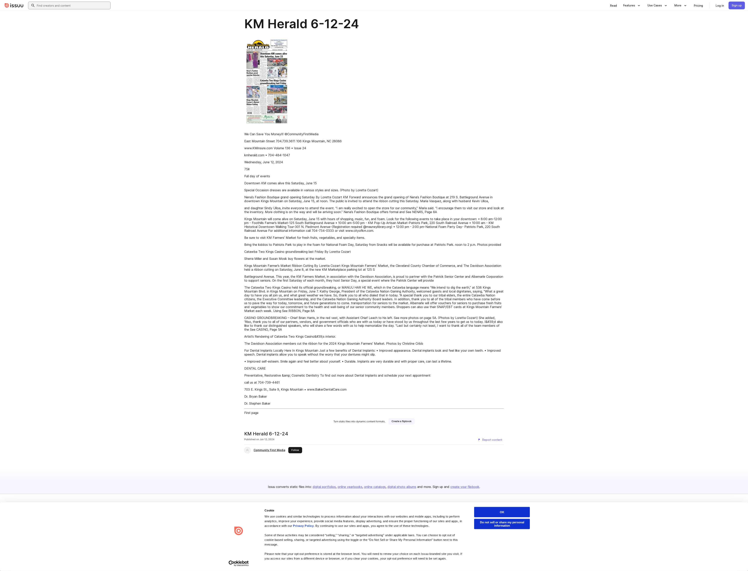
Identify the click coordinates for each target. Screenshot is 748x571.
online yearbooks (350, 487)
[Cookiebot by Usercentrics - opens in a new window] (239, 563)
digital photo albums (401, 487)
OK (502, 512)
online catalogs (375, 487)
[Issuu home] (14, 5)
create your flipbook (464, 487)
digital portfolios (324, 487)
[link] (613, 5)
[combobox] (73, 5)
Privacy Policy (303, 525)
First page (251, 413)
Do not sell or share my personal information (502, 524)
